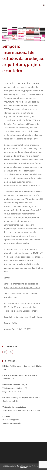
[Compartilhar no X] (4, 352)
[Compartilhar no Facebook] (10, 352)
